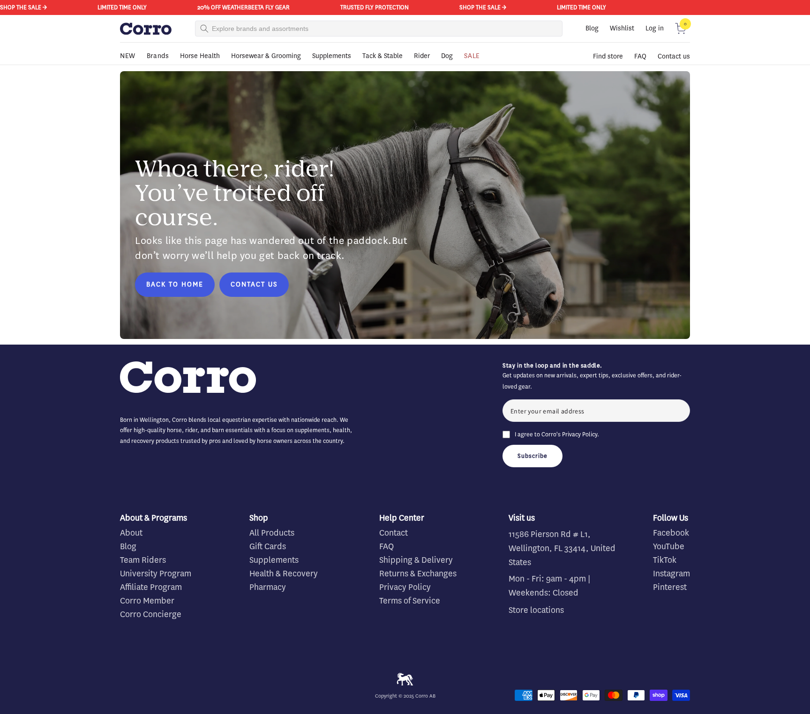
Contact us (674, 56)
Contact (393, 532)
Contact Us (254, 284)
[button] (680, 28)
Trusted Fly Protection (368, 7)
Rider (422, 56)
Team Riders (143, 560)
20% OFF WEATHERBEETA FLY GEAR (237, 7)
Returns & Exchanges (418, 573)
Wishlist (622, 28)
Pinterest (670, 587)
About (131, 532)
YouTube (668, 546)
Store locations (536, 610)
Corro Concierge (150, 614)
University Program (155, 573)
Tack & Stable (382, 56)
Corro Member (147, 600)
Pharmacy (267, 587)
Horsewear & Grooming (266, 56)
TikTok (664, 560)
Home (127, 69)
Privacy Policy (579, 434)
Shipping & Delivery (416, 560)
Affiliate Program (151, 587)
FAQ (640, 56)
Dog (447, 56)
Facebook (671, 532)
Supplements (331, 56)
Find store (608, 56)
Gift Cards (267, 546)
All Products (271, 532)
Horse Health (200, 56)
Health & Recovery (283, 573)
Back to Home (174, 284)
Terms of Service (409, 600)
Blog (592, 28)
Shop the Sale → (476, 7)
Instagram (671, 573)
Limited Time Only (115, 7)
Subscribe (533, 456)
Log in (654, 28)
